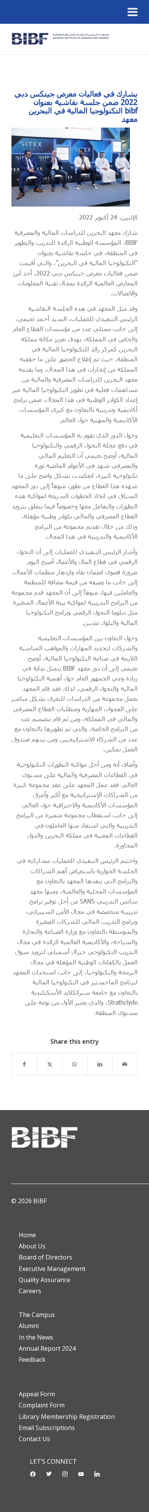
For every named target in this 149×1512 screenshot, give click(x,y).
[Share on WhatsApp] (74, 1064)
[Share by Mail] (124, 1064)
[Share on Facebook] (24, 1064)
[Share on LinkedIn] (99, 1064)
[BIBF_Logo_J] (61, 39)
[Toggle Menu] (132, 12)
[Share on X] (49, 1064)
